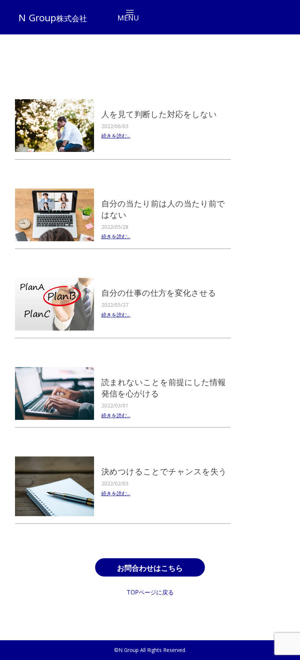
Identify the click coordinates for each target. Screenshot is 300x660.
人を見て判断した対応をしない (159, 113)
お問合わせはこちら (150, 568)
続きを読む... (115, 135)
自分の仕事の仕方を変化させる (158, 292)
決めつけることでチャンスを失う (164, 471)
